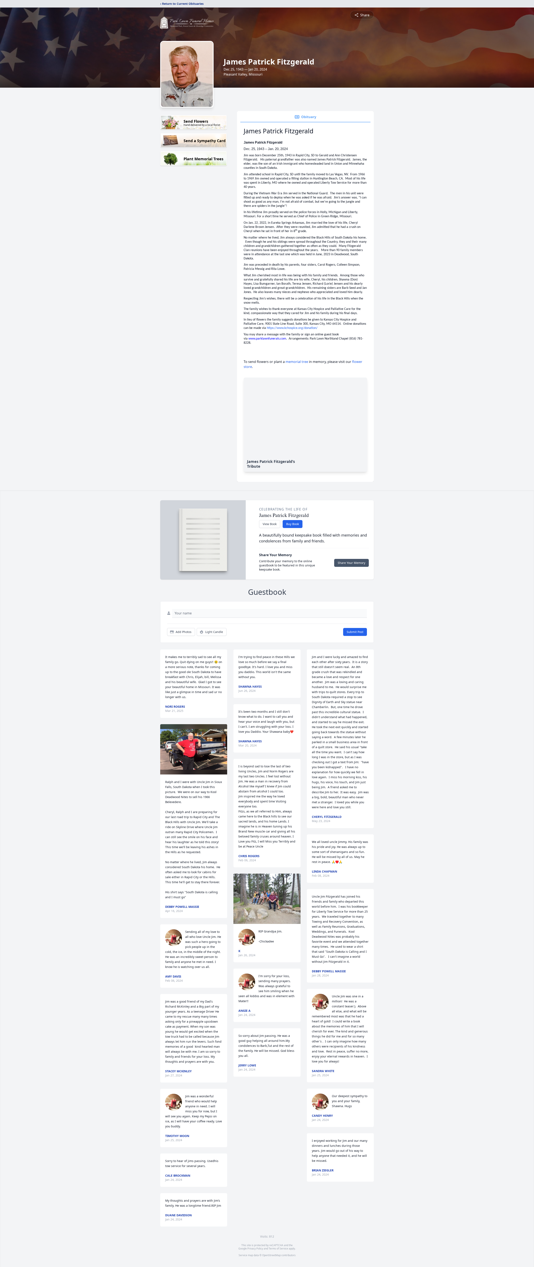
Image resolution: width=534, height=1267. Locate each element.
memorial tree (297, 361)
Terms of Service (278, 1248)
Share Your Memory (351, 563)
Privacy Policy (255, 1248)
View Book (270, 524)
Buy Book (292, 524)
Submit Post (355, 632)
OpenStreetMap (271, 1255)
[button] (193, 749)
